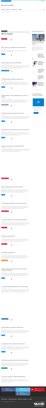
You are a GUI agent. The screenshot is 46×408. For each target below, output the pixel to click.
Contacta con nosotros (12, 399)
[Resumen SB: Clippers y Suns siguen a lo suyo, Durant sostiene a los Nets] (34, 55)
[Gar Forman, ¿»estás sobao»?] (7, 247)
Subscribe (36, 112)
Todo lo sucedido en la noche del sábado (11, 62)
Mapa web (20, 399)
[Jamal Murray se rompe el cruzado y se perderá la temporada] (34, 70)
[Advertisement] (31, 5)
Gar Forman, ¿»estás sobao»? (8, 252)
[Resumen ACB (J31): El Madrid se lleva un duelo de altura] (34, 77)
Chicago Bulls (4, 38)
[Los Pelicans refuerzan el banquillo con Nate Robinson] (7, 355)
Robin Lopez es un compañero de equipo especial (13, 47)
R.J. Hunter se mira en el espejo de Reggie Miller (13, 376)
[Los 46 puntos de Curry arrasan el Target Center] (7, 338)
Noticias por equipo (5, 70)
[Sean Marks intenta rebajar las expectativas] (7, 74)
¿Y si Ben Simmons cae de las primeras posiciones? (14, 219)
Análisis (20, 9)
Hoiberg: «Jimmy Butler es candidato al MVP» (12, 146)
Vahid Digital (43, 401)
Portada (3, 9)
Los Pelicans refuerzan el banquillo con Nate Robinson (15, 360)
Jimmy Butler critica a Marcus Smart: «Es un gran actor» (15, 129)
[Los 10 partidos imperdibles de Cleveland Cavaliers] (7, 198)
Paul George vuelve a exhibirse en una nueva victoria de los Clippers (38, 63)
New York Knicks (5, 260)
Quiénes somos (4, 399)
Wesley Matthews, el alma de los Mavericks (12, 327)
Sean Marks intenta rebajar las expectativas (12, 79)
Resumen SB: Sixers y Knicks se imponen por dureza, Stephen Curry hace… (38, 84)
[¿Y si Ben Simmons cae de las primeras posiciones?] (7, 214)
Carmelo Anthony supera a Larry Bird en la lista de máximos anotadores (14, 269)
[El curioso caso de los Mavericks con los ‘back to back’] (7, 281)
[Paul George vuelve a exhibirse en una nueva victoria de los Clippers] (34, 63)
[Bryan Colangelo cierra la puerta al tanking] (7, 181)
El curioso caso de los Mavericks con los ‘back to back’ (14, 286)
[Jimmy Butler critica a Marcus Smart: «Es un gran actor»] (7, 124)
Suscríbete (30, 399)
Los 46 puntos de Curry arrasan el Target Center (13, 343)
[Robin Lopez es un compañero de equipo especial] (7, 42)
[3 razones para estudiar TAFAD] (38, 37)
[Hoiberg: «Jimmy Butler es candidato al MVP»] (7, 140)
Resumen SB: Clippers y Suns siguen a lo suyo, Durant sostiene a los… (38, 56)
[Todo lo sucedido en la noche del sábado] (7, 57)
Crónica (3, 335)
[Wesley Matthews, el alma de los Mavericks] (7, 322)
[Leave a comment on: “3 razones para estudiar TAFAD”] (44, 45)
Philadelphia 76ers (5, 178)
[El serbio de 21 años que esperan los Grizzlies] (7, 108)
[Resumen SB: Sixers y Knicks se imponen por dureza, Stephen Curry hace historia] (34, 83)
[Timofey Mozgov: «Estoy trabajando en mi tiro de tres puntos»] (7, 90)
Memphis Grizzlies (5, 104)
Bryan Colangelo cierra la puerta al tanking (12, 187)
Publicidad (25, 399)
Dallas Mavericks (5, 318)
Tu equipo (8, 9)
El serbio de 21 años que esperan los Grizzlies (12, 113)
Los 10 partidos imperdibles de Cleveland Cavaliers (14, 203)
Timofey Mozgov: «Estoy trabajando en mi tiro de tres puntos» (14, 96)
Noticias (3, 54)
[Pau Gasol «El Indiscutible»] (7, 230)
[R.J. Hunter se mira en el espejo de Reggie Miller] (7, 371)
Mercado (3, 351)
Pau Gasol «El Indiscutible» (8, 236)
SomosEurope (14, 9)
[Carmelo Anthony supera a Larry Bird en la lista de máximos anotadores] (7, 263)
